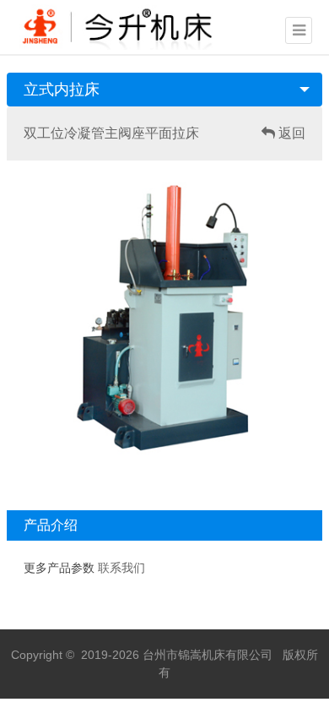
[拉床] (125, 25)
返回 (290, 133)
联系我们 (121, 568)
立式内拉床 (62, 89)
